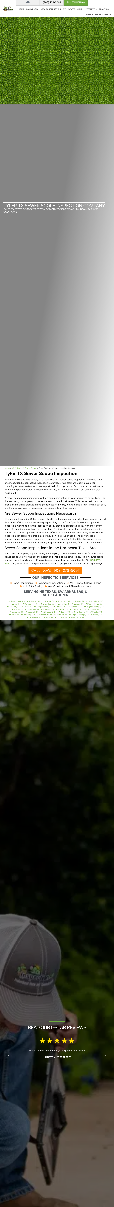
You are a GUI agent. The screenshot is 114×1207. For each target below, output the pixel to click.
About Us (104, 9)
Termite (91, 9)
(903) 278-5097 (52, 2)
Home (21, 9)
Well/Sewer (69, 9)
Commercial (32, 9)
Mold (79, 9)
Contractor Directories (98, 14)
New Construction (51, 9)
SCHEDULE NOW (76, 2)
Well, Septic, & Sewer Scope (24, 468)
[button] (9, 1055)
